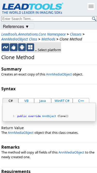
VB (26, 100)
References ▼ (16, 26)
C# (11, 100)
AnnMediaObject (59, 74)
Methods (48, 39)
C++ (81, 100)
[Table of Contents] (91, 6)
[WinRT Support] (30, 47)
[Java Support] (14, 47)
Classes (75, 34)
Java (42, 100)
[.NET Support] (5, 47)
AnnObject (49, 115)
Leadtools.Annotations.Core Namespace (33, 34)
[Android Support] (22, 47)
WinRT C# (62, 100)
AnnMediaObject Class (19, 39)
